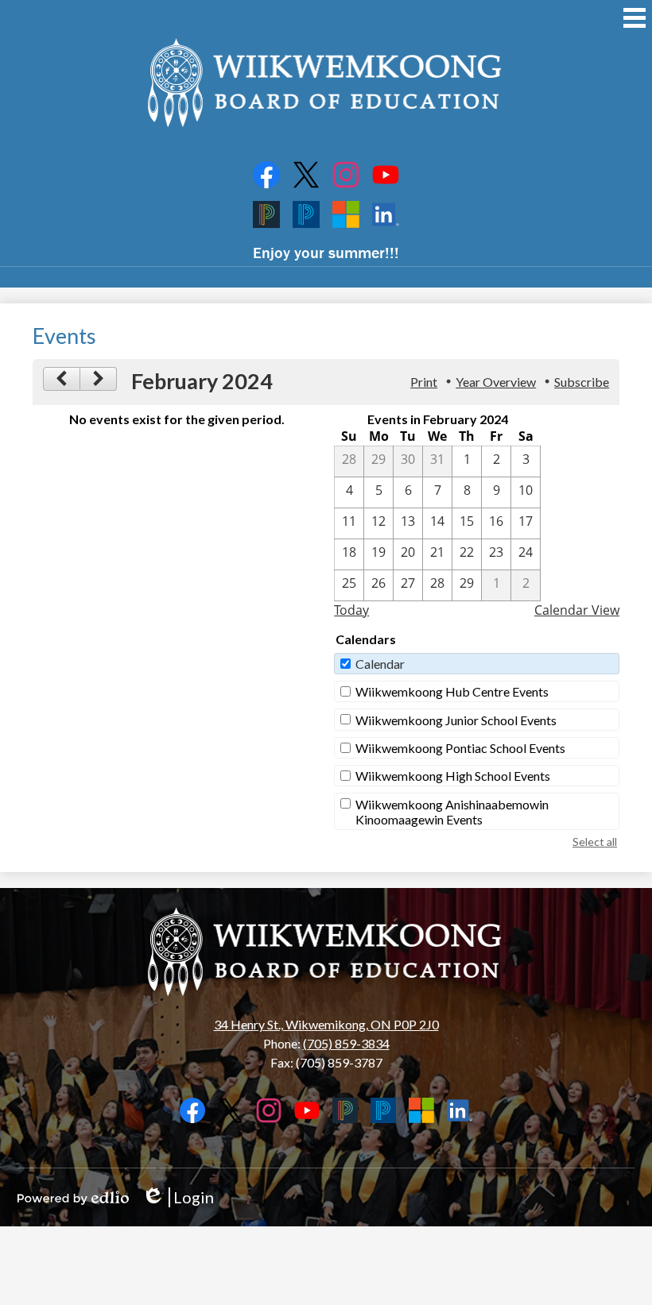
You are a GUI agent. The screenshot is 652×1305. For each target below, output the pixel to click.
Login (178, 1197)
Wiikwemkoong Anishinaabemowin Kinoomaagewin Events (452, 812)
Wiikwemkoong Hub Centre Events (452, 691)
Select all (594, 841)
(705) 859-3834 (346, 1043)
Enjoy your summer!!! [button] (326, 252)
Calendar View (576, 610)
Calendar (380, 663)
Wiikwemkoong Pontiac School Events (460, 747)
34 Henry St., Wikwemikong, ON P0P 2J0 (326, 1024)
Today (351, 610)
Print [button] (423, 381)
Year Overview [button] (496, 381)
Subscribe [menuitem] (581, 381)
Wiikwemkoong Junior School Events (456, 720)
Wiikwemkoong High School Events (452, 775)
